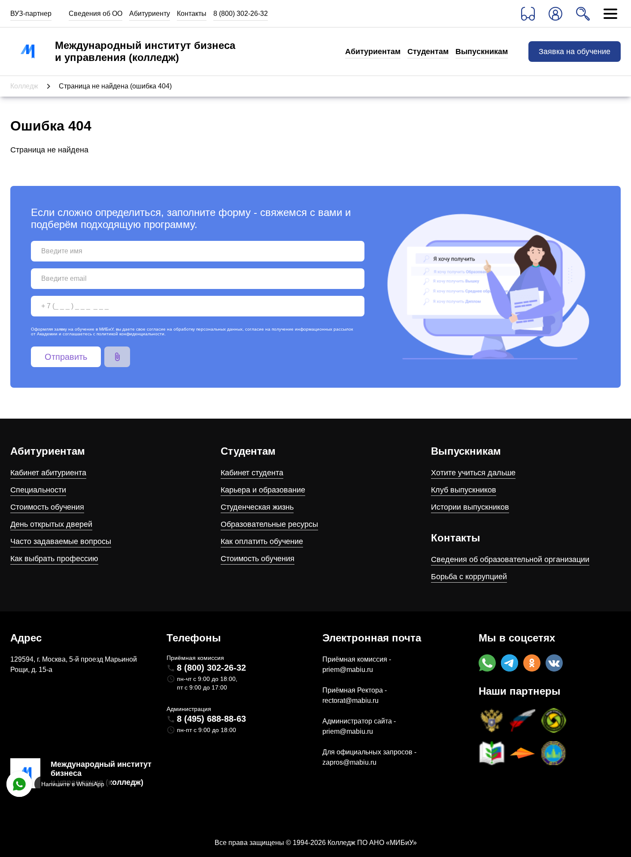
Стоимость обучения (47, 507)
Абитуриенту (149, 13)
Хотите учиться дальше (473, 472)
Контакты (191, 13)
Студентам (428, 51)
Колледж (24, 86)
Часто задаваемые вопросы (60, 541)
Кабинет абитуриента (48, 472)
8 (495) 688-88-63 (211, 718)
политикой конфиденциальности (130, 333)
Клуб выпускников (463, 490)
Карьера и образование (263, 490)
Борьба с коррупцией (469, 576)
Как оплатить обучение (262, 541)
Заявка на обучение (574, 51)
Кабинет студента (252, 472)
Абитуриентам (372, 51)
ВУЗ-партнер (31, 13)
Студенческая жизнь (257, 507)
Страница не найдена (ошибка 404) (115, 86)
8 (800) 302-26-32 (240, 13)
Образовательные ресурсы (269, 524)
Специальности (38, 490)
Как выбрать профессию (54, 558)
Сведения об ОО (95, 13)
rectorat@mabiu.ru (350, 700)
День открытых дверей (51, 524)
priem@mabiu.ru (347, 669)
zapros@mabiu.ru (349, 762)
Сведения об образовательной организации (510, 559)
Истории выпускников (470, 507)
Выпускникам (481, 51)
